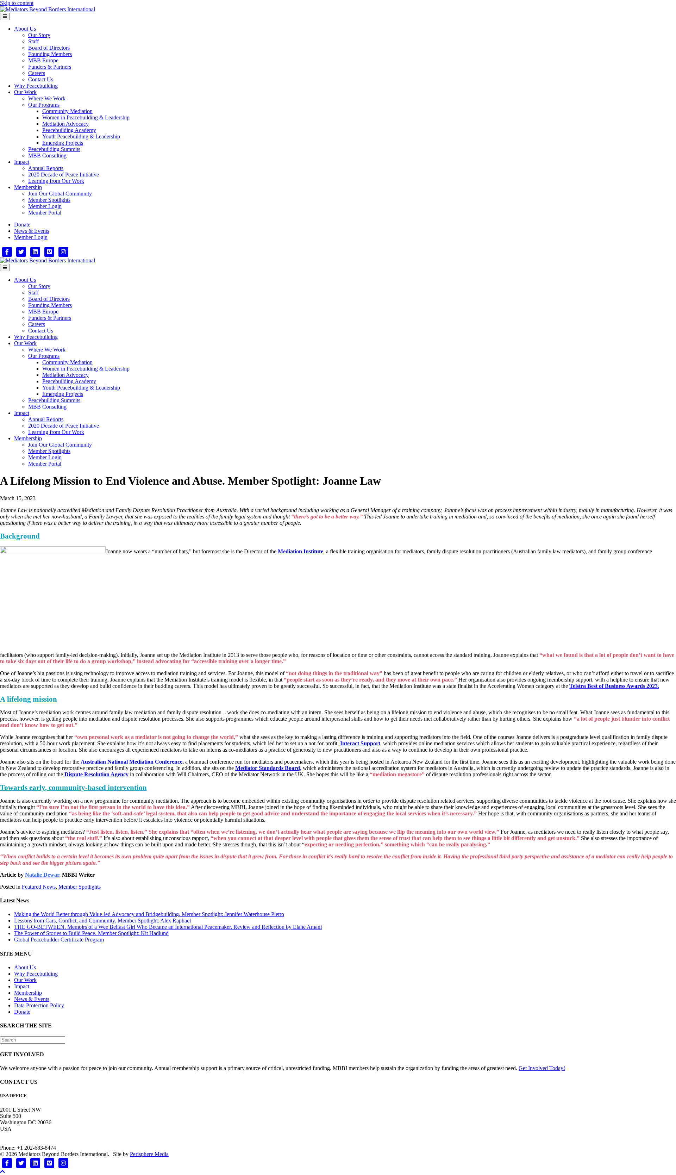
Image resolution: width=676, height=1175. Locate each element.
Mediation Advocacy (65, 124)
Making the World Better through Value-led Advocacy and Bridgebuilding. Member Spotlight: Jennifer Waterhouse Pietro (149, 914)
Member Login (45, 206)
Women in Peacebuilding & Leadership (86, 117)
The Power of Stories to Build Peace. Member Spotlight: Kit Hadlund (91, 933)
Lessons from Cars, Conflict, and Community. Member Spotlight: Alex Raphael (102, 921)
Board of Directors (49, 48)
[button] (2, 1172)
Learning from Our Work (56, 181)
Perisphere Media (149, 1154)
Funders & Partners (49, 67)
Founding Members (50, 54)
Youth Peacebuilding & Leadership (81, 136)
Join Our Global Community (60, 194)
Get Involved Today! (542, 1068)
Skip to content (16, 3)
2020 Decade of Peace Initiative (63, 175)
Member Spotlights (49, 200)
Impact (21, 162)
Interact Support (360, 743)
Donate (22, 225)
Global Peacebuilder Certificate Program (59, 940)
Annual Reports (45, 168)
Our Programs (44, 105)
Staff (33, 41)
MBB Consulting (47, 155)
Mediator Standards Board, (268, 768)
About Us (25, 29)
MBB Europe (43, 60)
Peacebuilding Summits (54, 149)
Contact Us (40, 79)
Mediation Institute (300, 551)
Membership (28, 187)
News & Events (31, 231)
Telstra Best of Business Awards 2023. (614, 686)
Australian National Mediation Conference (131, 762)
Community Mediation (67, 111)
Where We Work (46, 98)
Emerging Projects (62, 143)
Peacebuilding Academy (69, 130)
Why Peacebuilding (36, 86)
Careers (36, 73)
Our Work (25, 92)
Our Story (39, 35)
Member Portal (44, 213)
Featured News (39, 887)
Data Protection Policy (39, 1005)
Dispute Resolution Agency (96, 774)
